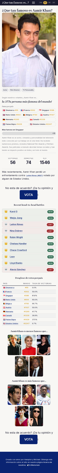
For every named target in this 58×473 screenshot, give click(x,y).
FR (49, 3)
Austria (7, 307)
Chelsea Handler (18, 243)
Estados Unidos (10, 323)
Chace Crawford (18, 250)
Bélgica (7, 304)
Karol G (13, 211)
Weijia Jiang (16, 218)
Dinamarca (8, 288)
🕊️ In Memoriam (33, 465)
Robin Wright (16, 237)
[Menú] (33, 2)
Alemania (8, 312)
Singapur (8, 296)
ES (45, 3)
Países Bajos (9, 320)
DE (54, 3)
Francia (7, 292)
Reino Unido (9, 300)
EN (41, 3)
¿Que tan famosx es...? (15, 3)
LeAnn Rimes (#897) (34, 176)
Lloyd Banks (16, 263)
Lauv (12, 256)
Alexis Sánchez (17, 269)
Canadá (7, 315)
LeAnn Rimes (16, 224)
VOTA (28, 195)
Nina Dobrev (16, 230)
